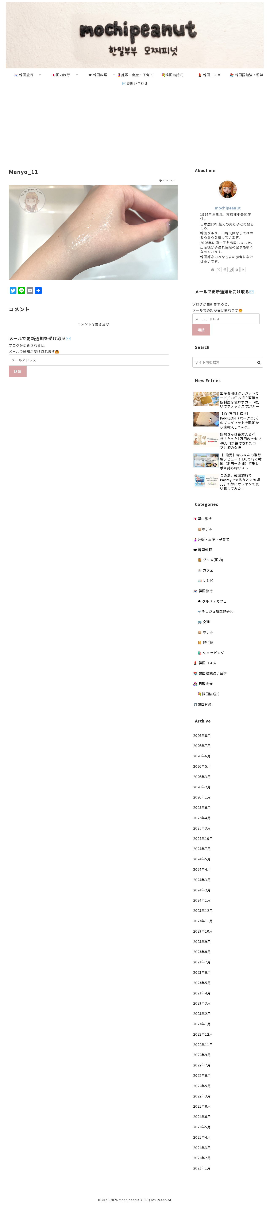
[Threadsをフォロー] (225, 269)
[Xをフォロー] (218, 269)
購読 (17, 371)
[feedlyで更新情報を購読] (237, 269)
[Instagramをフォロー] (231, 269)
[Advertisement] (135, 122)
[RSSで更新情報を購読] (243, 269)
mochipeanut (228, 208)
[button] (259, 363)
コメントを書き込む (93, 323)
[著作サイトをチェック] (212, 269)
